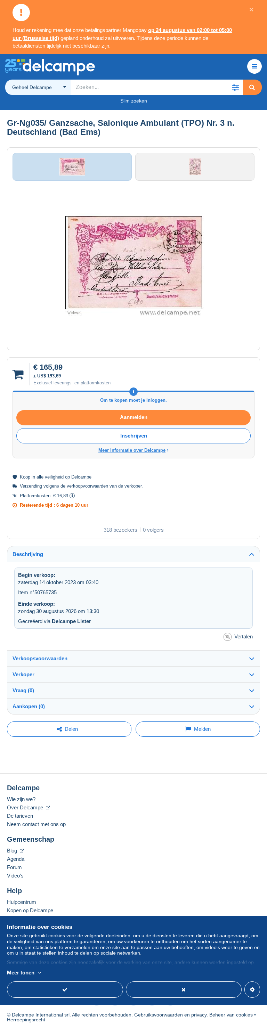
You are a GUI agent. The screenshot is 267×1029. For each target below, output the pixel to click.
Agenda (15, 859)
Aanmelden (133, 417)
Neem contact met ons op (36, 824)
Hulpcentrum (21, 902)
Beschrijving (28, 554)
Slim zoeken (133, 101)
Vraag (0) (23, 690)
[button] (235, 87)
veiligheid (54, 477)
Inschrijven (133, 436)
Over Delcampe (25, 807)
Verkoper (23, 674)
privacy (199, 1015)
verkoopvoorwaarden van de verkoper (104, 486)
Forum (14, 867)
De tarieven (20, 816)
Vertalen (243, 636)
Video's (15, 876)
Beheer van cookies (231, 1015)
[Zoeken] (252, 87)
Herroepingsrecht (26, 1019)
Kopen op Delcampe (30, 910)
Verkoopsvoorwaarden (40, 658)
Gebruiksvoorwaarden (158, 1015)
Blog (12, 851)
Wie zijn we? (21, 799)
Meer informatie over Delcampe (131, 450)
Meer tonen (20, 972)
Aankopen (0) (29, 706)
